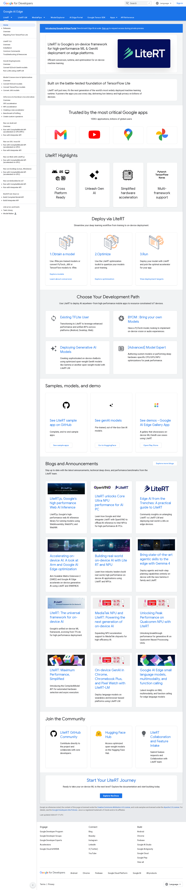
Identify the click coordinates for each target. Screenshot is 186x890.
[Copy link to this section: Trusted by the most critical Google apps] (151, 112)
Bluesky (92, 836)
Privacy (51, 884)
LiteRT (6, 17)
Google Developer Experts (51, 840)
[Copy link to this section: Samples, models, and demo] (104, 386)
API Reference (127, 17)
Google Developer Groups (51, 836)
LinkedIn (92, 845)
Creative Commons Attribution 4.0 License (113, 807)
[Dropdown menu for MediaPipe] (45, 17)
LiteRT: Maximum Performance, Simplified (62, 674)
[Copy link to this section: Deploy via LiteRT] (128, 219)
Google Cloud (143, 853)
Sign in (180, 3)
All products (152, 873)
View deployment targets (152, 279)
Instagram (93, 840)
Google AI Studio (144, 845)
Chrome (140, 836)
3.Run (144, 254)
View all (140, 862)
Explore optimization (104, 279)
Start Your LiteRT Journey (111, 780)
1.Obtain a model (62, 254)
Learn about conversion (61, 279)
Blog (90, 831)
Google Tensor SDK (96, 17)
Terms (42, 884)
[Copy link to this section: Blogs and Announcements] (101, 464)
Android (140, 831)
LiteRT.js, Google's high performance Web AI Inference (63, 503)
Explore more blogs (165, 463)
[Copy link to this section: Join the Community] (89, 719)
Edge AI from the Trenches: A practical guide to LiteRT (155, 503)
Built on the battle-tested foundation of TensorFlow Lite (89, 83)
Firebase (141, 840)
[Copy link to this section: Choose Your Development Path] (143, 297)
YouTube (92, 853)
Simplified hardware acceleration (128, 193)
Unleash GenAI (94, 191)
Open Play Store (150, 445)
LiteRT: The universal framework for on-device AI (65, 617)
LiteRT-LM (22, 17)
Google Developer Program (51, 831)
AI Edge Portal (76, 17)
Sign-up (105, 28)
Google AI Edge (13, 11)
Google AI (137, 873)
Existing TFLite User (74, 317)
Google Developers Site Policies (64, 810)
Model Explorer (58, 17)
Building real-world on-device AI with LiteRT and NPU (111, 560)
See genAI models (108, 420)
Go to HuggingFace (107, 445)
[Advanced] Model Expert (147, 347)
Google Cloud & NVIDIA (49, 849)
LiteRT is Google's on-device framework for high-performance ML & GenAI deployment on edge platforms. (77, 48)
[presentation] (111, 112)
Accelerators (45, 845)
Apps (112, 17)
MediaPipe (37, 17)
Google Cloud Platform (117, 873)
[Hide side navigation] (33, 885)
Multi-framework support (162, 193)
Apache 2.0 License (171, 807)
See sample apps (61, 445)
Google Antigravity (145, 849)
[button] (18, 28)
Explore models (57, 274)
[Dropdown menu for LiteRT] (12, 17)
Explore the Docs (111, 796)
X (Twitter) (93, 849)
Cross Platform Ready (60, 193)
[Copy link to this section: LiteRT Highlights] (81, 155)
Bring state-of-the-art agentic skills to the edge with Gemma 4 (156, 559)
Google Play (142, 858)
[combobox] (138, 3)
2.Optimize (103, 254)
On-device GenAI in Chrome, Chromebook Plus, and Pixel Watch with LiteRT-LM (110, 679)
